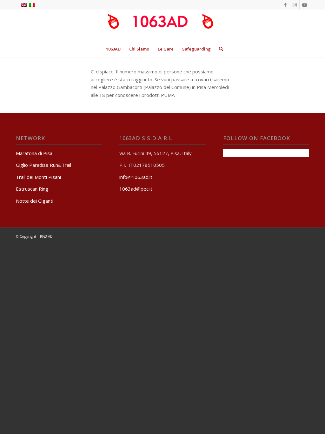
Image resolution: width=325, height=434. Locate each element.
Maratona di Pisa (34, 153)
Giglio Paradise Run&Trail (43, 165)
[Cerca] (219, 49)
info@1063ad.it (135, 177)
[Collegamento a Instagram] (294, 5)
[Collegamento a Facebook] (285, 5)
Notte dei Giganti (34, 201)
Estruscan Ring (32, 189)
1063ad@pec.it (135, 189)
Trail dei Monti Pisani (38, 177)
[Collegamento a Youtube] (304, 5)
